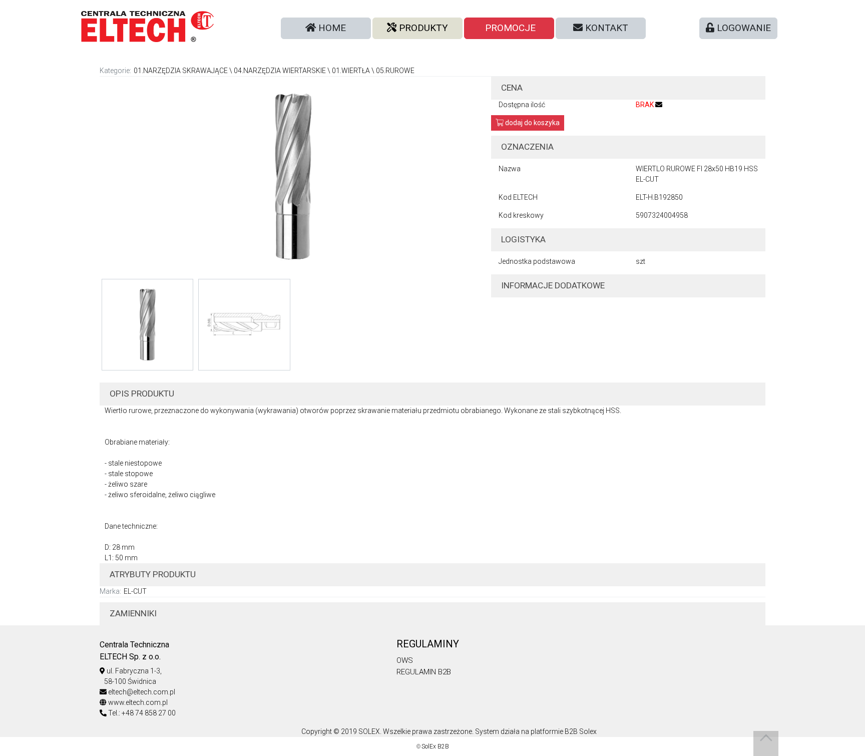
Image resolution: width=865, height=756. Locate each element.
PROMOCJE (509, 28)
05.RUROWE (395, 71)
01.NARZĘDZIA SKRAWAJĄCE (181, 71)
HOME (331, 28)
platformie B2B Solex (564, 731)
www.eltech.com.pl (138, 702)
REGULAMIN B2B (423, 671)
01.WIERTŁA (351, 71)
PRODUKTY (422, 28)
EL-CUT (135, 591)
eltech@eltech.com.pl (141, 692)
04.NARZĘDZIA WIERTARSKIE (280, 71)
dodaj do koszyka (532, 123)
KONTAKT (605, 28)
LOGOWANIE (742, 28)
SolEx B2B (435, 746)
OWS (404, 660)
